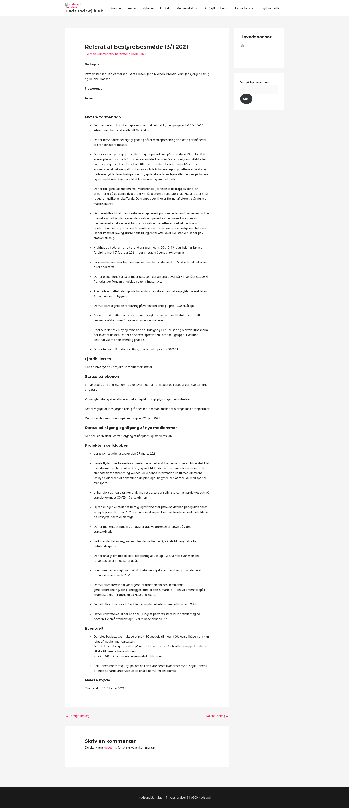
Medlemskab (185, 8)
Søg (246, 99)
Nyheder (148, 8)
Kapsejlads (242, 8)
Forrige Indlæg (77, 716)
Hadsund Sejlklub (84, 11)
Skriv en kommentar (99, 54)
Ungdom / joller (270, 8)
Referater (121, 54)
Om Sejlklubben (215, 8)
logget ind (110, 747)
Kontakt (165, 8)
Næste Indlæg (217, 716)
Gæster (132, 8)
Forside (116, 8)
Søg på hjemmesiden (254, 82)
